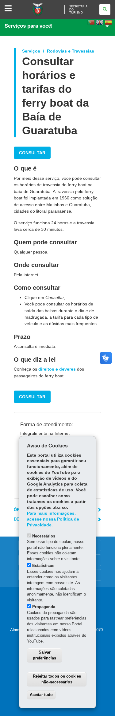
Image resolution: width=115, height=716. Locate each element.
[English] (99, 24)
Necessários (43, 536)
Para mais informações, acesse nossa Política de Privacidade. (53, 519)
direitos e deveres (57, 369)
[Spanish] (108, 24)
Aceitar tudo (41, 694)
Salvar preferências (44, 655)
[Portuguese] (91, 24)
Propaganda (43, 606)
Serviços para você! (29, 26)
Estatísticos (43, 565)
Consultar (32, 152)
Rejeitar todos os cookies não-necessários (57, 679)
